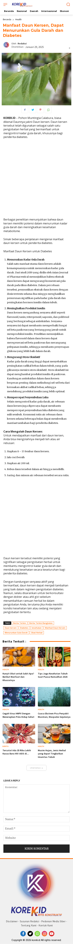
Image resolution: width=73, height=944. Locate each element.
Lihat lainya (35, 767)
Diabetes (24, 628)
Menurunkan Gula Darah (16, 632)
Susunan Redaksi (29, 921)
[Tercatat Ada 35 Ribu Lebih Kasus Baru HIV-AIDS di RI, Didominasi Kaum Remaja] (19, 733)
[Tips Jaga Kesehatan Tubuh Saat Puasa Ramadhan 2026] (54, 656)
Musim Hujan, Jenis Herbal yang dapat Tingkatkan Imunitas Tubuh (52, 753)
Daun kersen (11, 628)
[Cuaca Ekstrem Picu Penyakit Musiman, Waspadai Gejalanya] (54, 697)
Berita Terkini (19, 623)
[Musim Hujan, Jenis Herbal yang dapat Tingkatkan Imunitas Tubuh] (54, 733)
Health (18, 19)
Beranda (7, 19)
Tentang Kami (28, 925)
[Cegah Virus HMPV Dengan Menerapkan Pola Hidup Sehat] (19, 697)
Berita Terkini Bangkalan (41, 623)
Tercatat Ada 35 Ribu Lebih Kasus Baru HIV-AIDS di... (17, 752)
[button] (68, 4)
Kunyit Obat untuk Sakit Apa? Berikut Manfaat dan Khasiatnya (18, 677)
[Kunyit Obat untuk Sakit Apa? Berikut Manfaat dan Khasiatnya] (19, 656)
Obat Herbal (36, 632)
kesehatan (37, 628)
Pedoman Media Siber (53, 921)
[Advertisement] (36, 179)
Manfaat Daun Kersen (55, 628)
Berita (5, 746)
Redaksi (22, 43)
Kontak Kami (46, 925)
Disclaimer (12, 921)
